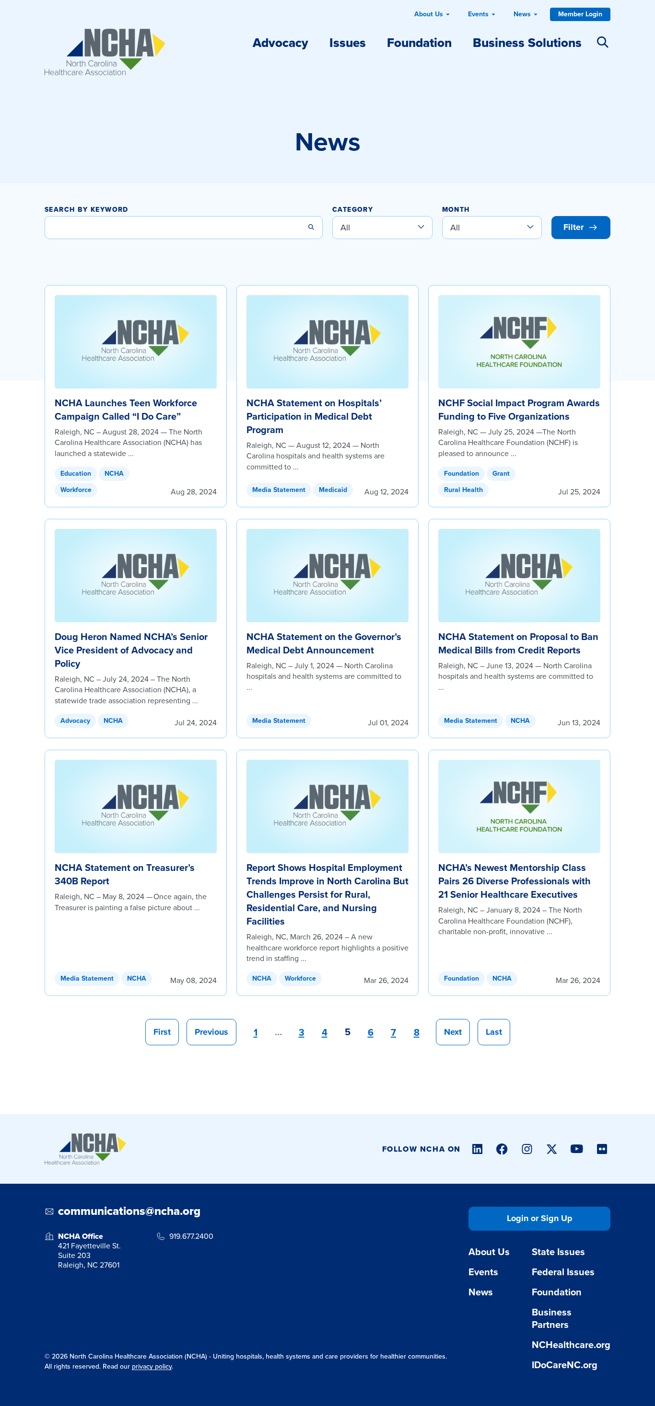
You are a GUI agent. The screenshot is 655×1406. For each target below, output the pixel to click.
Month (456, 210)
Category (352, 210)
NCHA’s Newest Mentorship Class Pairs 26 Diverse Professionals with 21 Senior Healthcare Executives (514, 881)
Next (453, 1032)
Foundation (419, 43)
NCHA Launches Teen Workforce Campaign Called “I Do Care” (126, 409)
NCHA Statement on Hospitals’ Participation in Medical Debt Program (314, 416)
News (522, 14)
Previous (211, 1032)
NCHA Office (80, 1236)
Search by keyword (87, 210)
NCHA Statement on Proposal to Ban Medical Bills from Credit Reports (518, 643)
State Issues (558, 1252)
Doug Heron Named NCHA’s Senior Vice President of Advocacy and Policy (131, 650)
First (162, 1032)
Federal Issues (563, 1272)
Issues (347, 43)
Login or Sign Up (540, 1218)
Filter (573, 227)
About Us (428, 14)
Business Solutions (527, 43)
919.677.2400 (191, 1236)
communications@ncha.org (129, 1211)
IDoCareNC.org (564, 1365)
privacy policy (152, 1366)
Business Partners (552, 1318)
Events (478, 14)
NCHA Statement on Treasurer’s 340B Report (125, 874)
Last (494, 1032)
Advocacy (280, 43)
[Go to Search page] (602, 40)
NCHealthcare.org (571, 1344)
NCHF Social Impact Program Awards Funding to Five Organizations (519, 409)
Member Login (580, 14)
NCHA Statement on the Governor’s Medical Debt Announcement (323, 643)
